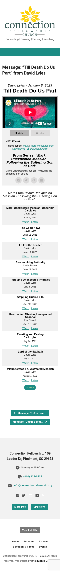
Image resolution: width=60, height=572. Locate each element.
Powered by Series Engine (30, 396)
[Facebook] (17, 495)
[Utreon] (43, 495)
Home (15, 541)
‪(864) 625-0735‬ (32, 476)
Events (43, 546)
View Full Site (30, 530)
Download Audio (39, 148)
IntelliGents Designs (43, 560)
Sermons (28, 541)
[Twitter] (23, 495)
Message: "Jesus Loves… (28, 421)
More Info (20, 506)
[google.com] (30, 495)
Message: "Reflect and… (31, 413)
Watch (21, 133)
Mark (26, 145)
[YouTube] (37, 495)
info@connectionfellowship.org (33, 485)
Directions (40, 506)
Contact (43, 541)
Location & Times (23, 546)
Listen (41, 133)
